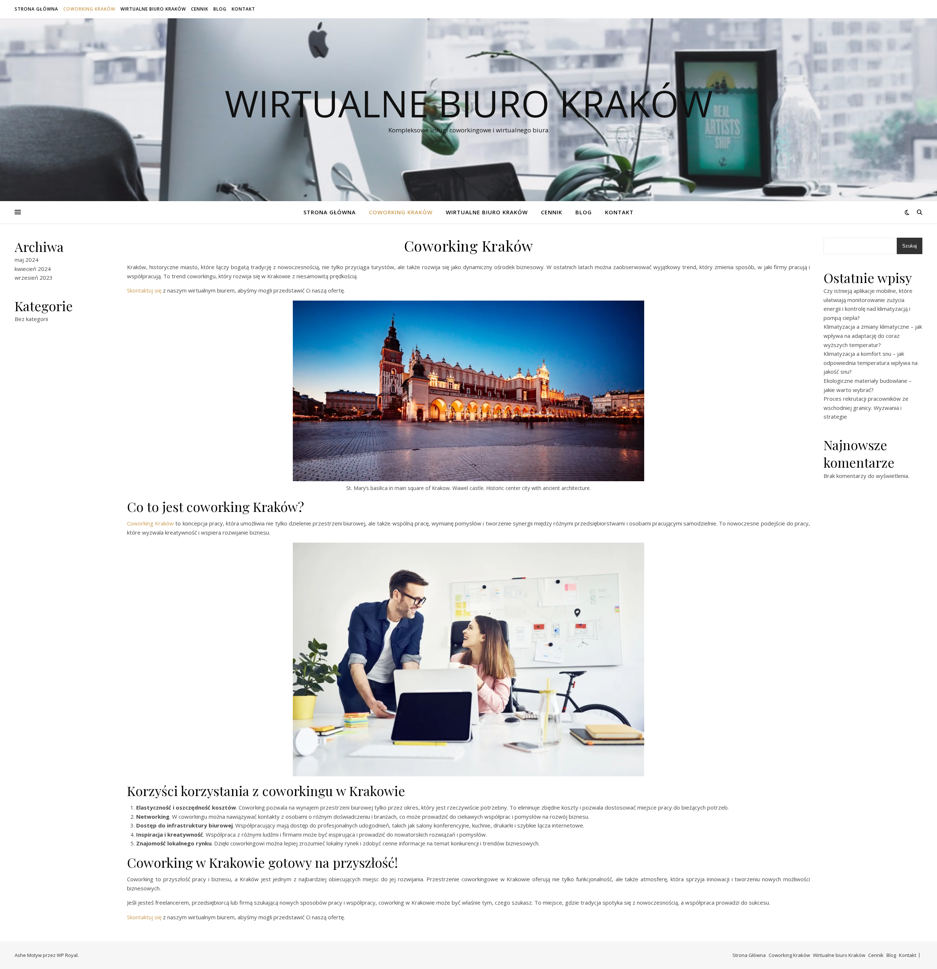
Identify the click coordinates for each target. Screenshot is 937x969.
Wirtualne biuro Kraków (153, 9)
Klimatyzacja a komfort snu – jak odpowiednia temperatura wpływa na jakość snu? (871, 362)
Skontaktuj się (144, 290)
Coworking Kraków (89, 9)
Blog (220, 9)
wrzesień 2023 (34, 277)
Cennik (199, 9)
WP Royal (67, 955)
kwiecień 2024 (33, 268)
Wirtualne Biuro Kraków (469, 103)
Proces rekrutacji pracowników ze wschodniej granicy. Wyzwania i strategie (866, 407)
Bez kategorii (31, 319)
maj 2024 (26, 259)
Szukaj (909, 246)
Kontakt (243, 9)
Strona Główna (36, 9)
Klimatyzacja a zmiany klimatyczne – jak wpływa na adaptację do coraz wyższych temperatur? (873, 335)
